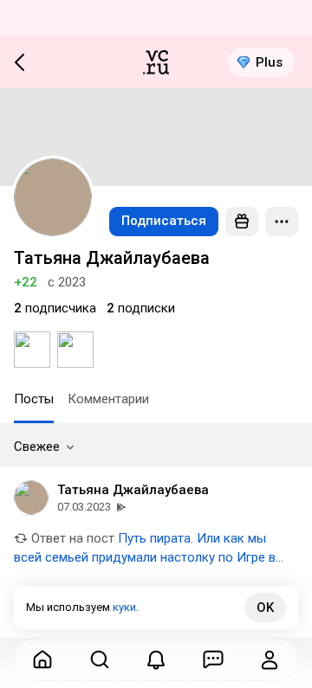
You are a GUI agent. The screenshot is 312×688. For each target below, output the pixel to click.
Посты (34, 399)
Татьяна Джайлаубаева (133, 490)
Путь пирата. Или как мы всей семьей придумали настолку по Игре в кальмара (145, 557)
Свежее (37, 446)
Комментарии (108, 399)
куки (124, 607)
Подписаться (163, 220)
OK (265, 607)
